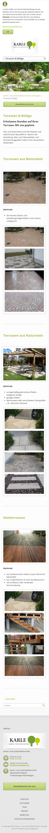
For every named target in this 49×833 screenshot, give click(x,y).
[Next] (10, 87)
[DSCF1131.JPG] (24, 280)
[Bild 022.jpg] (24, 419)
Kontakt (24, 811)
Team (24, 807)
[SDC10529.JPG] (24, 666)
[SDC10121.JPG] (24, 644)
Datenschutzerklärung (12, 26)
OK (8, 32)
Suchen (43, 705)
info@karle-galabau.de (19, 765)
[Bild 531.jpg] (24, 462)
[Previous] (5, 87)
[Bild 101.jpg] (24, 237)
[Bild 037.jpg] (24, 441)
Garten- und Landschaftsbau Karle (16, 95)
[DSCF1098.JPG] (24, 484)
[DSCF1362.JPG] (24, 302)
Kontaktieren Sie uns (25, 104)
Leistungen (35, 95)
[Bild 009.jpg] (24, 258)
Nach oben (10, 698)
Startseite (24, 799)
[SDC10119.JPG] (24, 623)
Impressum (24, 815)
